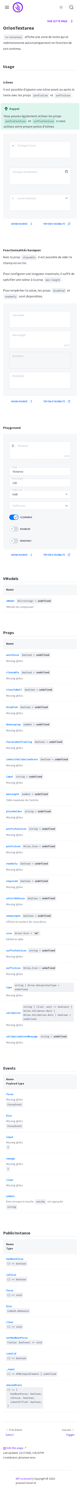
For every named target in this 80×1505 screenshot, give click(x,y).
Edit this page (15, 1448)
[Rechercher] (71, 7)
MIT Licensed (24, 1478)
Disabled (25, 528)
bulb (15, 494)
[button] (7, 7)
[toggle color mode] (61, 7)
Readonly (25, 540)
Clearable (26, 517)
